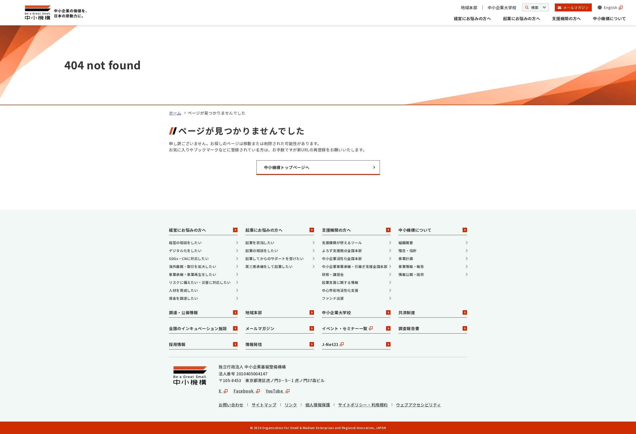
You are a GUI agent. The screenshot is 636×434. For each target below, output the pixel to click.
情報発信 (253, 344)
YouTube (275, 391)
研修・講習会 (333, 274)
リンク (291, 405)
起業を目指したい (260, 242)
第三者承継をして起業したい (269, 266)
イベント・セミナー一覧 (344, 328)
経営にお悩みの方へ (472, 18)
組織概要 (405, 242)
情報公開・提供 (411, 274)
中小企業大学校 (502, 7)
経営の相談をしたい (185, 242)
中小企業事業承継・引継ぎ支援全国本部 (355, 266)
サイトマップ (264, 405)
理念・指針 (407, 250)
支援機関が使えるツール (342, 242)
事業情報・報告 (411, 266)
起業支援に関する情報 (340, 282)
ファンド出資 (333, 298)
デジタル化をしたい (185, 250)
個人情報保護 (317, 405)
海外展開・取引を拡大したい (192, 266)
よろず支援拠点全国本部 (342, 250)
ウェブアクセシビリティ (418, 405)
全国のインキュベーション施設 (198, 328)
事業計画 (405, 258)
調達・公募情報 (183, 312)
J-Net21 (330, 344)
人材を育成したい (183, 290)
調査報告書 (408, 328)
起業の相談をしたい (261, 250)
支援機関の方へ (566, 18)
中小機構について (609, 18)
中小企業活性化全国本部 (342, 258)
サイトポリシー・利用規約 (363, 405)
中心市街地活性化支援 (340, 290)
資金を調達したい (183, 298)
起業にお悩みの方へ (521, 18)
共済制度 (406, 312)
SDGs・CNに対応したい (189, 258)
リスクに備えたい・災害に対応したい (200, 282)
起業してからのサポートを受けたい (274, 258)
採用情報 (177, 344)
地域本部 (469, 7)
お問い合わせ (231, 405)
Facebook (244, 391)
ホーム (175, 113)
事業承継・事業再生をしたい (192, 274)
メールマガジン (259, 328)
